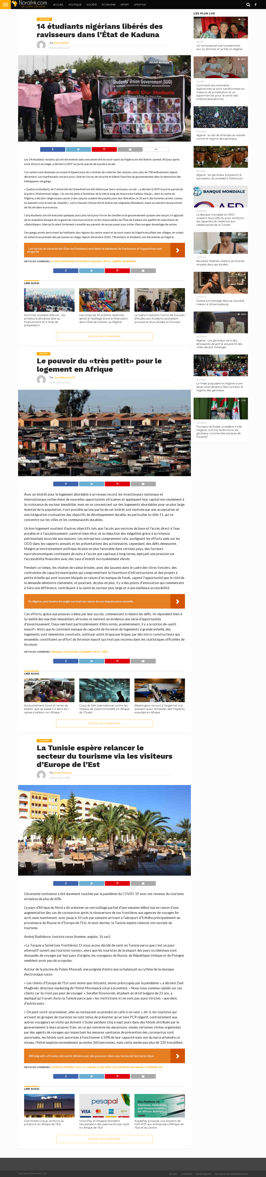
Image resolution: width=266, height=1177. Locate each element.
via (160, 1067)
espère (68, 1067)
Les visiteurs (121, 1067)
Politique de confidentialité (231, 1174)
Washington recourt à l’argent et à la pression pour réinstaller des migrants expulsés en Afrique (159, 709)
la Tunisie (89, 1067)
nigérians (129, 261)
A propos (186, 1174)
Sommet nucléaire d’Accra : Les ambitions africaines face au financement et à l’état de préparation (44, 320)
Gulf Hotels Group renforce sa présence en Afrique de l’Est (44, 1122)
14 (52, 261)
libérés (116, 261)
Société (91, 4)
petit (96, 651)
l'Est (78, 1067)
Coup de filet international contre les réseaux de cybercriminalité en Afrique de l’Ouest (104, 709)
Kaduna (96, 261)
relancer (137, 1067)
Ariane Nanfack (63, 772)
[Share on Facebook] (52, 148)
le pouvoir (70, 651)
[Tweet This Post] (78, 148)
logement (85, 651)
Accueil (58, 4)
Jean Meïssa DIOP (64, 377)
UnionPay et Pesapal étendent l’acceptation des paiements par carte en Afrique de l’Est (104, 1124)
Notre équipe (203, 1174)
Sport (125, 4)
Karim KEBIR (61, 42)
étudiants (83, 261)
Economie (108, 4)
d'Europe (57, 1067)
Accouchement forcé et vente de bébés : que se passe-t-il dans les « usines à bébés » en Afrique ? (46, 709)
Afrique (56, 651)
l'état (106, 261)
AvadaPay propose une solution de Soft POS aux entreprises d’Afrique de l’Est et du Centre (159, 1124)
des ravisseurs (64, 261)
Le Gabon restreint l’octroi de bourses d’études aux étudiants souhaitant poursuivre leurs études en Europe (159, 318)
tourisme (150, 1067)
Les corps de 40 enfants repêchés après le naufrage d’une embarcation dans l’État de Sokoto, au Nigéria (103, 318)
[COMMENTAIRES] (156, 148)
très (105, 651)
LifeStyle (140, 4)
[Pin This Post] (104, 148)
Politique (75, 4)
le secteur (104, 1067)
